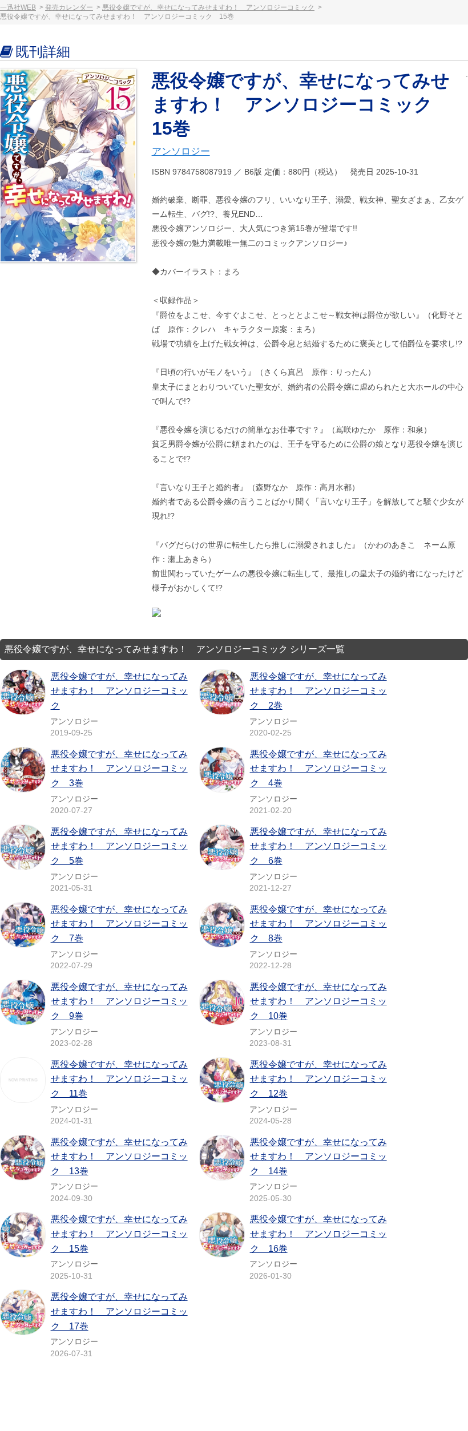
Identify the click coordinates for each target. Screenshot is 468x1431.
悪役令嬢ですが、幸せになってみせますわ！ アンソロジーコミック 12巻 (318, 1079)
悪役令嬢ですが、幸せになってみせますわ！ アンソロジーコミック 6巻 (318, 846)
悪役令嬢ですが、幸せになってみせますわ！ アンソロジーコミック (208, 7)
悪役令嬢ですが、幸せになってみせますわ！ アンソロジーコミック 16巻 (318, 1233)
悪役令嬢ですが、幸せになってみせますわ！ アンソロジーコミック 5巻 (119, 846)
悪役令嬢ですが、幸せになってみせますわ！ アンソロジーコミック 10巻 (318, 1001)
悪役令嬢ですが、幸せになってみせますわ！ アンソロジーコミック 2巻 (318, 691)
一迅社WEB (18, 7)
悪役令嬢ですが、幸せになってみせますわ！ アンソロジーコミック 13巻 (119, 1156)
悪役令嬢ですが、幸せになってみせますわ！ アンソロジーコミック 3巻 (119, 768)
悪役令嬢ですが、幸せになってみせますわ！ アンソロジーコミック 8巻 (318, 923)
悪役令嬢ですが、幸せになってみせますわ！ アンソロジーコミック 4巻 (318, 768)
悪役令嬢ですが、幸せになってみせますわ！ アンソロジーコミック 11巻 (119, 1079)
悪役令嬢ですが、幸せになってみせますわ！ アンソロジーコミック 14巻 (318, 1156)
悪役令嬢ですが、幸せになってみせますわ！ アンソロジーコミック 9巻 (119, 1001)
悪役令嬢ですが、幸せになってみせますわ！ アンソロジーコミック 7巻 (119, 923)
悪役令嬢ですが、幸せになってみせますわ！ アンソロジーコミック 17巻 (119, 1311)
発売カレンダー (69, 7)
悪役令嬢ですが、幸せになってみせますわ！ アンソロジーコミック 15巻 (119, 1233)
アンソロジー (181, 151)
